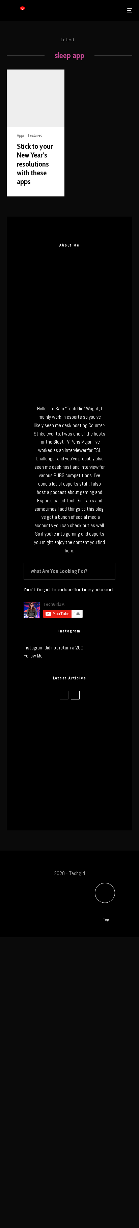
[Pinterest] (73, 903)
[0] (16, 10)
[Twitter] (45, 903)
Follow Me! (34, 655)
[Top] (105, 893)
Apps (21, 135)
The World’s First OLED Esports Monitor (76, 813)
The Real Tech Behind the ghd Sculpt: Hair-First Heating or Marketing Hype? (83, 717)
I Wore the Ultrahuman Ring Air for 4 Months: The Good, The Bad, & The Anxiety (80, 749)
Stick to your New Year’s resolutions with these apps (35, 164)
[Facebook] (31, 903)
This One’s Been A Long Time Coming (82, 781)
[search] (108, 571)
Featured (35, 135)
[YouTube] (88, 903)
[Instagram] (59, 903)
